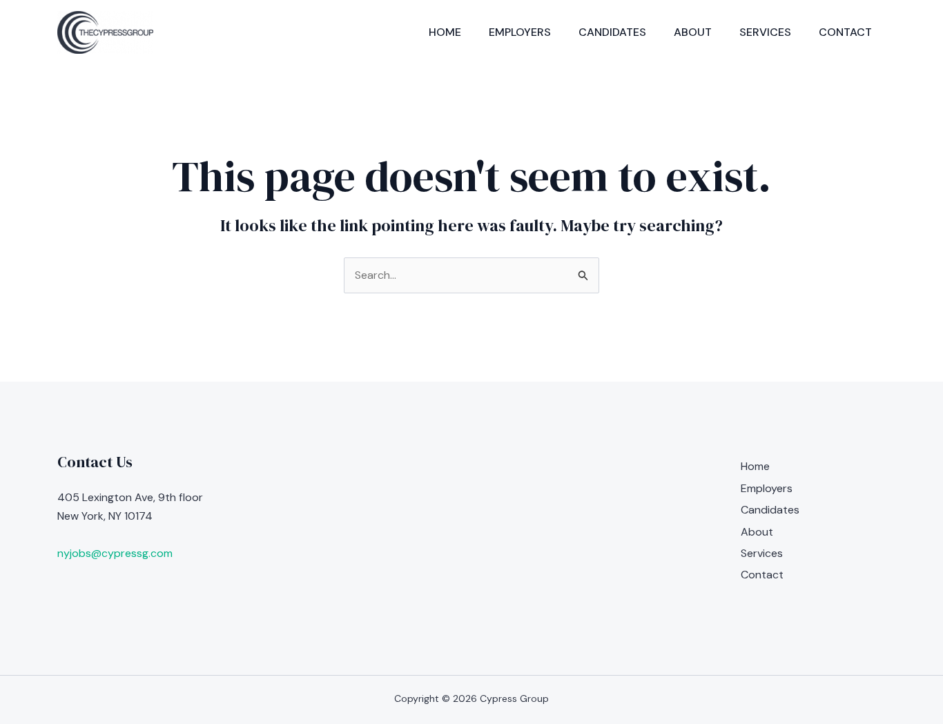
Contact (845, 32)
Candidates (612, 32)
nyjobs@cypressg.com (115, 553)
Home (445, 32)
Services (765, 32)
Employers (520, 32)
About (693, 32)
